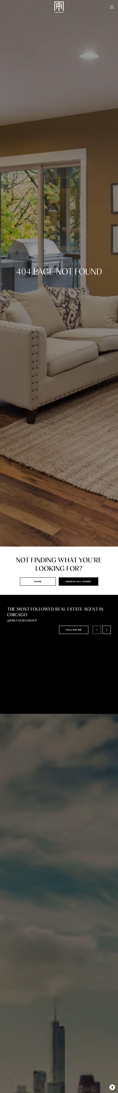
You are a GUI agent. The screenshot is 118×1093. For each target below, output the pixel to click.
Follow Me (74, 630)
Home (38, 581)
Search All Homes (78, 581)
